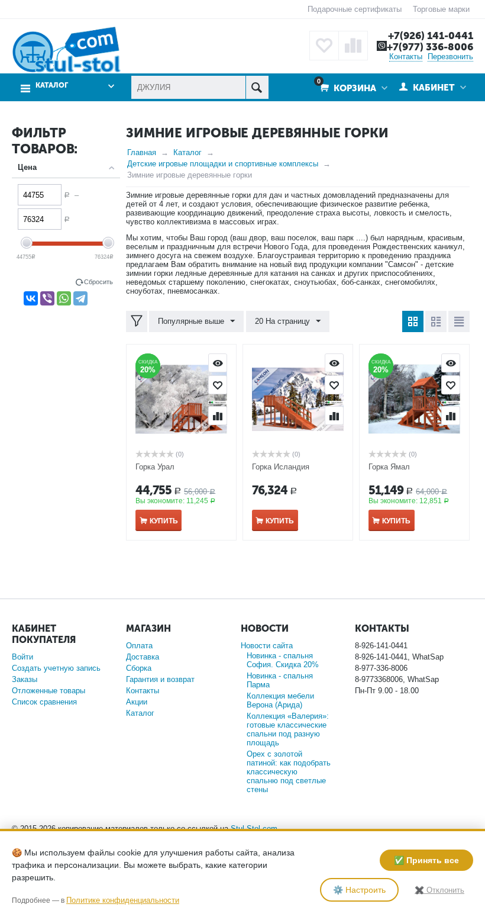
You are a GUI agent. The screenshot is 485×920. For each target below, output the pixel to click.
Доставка (142, 656)
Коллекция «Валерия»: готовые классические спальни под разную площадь (288, 729)
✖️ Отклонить (439, 890)
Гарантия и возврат (160, 679)
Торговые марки (441, 9)
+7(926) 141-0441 (430, 35)
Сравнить (217, 415)
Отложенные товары (48, 690)
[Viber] (47, 298)
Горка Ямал (389, 466)
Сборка (138, 668)
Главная (141, 152)
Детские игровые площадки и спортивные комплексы (222, 163)
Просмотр (217, 362)
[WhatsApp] (64, 298)
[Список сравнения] (353, 45)
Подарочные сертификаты (355, 9)
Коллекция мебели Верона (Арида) (280, 700)
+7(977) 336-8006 (430, 47)
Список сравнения (44, 701)
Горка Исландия (280, 466)
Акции (136, 701)
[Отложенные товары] (324, 45)
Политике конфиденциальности (122, 900)
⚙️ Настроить (359, 890)
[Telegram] (80, 298)
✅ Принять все (426, 860)
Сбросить (98, 281)
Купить (164, 521)
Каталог (187, 152)
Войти (22, 656)
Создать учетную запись (56, 668)
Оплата (139, 645)
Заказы (24, 679)
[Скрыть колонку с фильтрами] (136, 321)
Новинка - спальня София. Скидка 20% (283, 660)
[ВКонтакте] (31, 298)
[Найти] (257, 87)
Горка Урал (154, 466)
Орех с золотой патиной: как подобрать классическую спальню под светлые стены (289, 771)
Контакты (405, 56)
